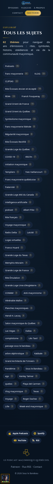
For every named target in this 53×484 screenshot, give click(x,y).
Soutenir (33, 13)
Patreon (15, 466)
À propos (39, 8)
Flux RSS (26, 466)
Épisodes (13, 8)
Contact (17, 13)
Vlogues (26, 8)
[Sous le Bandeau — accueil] (26, 3)
